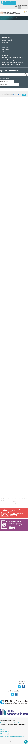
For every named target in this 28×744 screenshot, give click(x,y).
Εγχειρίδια (5, 55)
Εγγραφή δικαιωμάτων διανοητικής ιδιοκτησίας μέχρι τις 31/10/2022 (10, 478)
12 (12, 499)
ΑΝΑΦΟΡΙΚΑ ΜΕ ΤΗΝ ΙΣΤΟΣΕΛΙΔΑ (22, 674)
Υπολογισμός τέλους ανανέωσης (11, 64)
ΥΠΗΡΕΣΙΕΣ (13, 611)
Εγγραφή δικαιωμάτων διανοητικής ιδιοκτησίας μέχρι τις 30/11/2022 (10, 346)
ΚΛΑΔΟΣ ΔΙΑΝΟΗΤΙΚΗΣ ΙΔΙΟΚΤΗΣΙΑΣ (22, 666)
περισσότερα (3, 139)
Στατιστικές (5, 47)
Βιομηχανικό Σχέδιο (13, 603)
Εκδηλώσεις (5, 49)
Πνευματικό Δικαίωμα (13, 606)
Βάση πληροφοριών (13, 17)
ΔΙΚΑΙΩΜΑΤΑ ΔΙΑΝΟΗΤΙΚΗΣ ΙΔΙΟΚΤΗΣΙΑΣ (14, 582)
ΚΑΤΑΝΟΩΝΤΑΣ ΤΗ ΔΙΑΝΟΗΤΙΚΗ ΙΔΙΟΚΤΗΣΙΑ (6, 616)
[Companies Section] (14, 704)
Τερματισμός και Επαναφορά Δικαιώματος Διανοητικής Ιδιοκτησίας (13, 644)
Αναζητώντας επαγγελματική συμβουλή (5, 649)
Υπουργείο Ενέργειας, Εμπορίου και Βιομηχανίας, (12, 722)
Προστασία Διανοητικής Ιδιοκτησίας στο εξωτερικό (5, 654)
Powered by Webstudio (20, 741)
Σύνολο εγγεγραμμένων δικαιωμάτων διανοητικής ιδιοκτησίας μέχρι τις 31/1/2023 (13, 172)
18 (26, 499)
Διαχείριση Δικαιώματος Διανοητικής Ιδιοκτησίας (5, 601)
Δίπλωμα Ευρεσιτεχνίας (14, 597)
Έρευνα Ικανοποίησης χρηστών (14, 561)
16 (22, 499)
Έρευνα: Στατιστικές (9, 71)
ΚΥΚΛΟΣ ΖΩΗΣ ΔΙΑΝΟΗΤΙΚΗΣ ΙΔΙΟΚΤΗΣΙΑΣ (5, 583)
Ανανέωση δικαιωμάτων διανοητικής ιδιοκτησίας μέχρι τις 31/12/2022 (11, 259)
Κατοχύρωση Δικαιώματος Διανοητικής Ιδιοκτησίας (5, 596)
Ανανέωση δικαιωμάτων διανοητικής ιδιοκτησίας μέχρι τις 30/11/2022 (11, 391)
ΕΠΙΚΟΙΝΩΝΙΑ (22, 640)
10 (8, 499)
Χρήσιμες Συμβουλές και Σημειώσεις (12, 57)
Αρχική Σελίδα (3, 17)
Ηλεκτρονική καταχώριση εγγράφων (22, 590)
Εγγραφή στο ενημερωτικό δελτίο (14, 551)
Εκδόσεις (4, 52)
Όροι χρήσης (3, 729)
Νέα (3, 45)
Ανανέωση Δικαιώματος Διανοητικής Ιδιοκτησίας (13, 621)
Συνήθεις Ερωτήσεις (8, 60)
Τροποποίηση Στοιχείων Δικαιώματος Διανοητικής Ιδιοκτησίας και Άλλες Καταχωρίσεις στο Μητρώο (14, 630)
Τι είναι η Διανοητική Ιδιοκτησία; (5, 623)
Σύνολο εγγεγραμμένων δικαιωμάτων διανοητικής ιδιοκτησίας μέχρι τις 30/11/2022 (13, 435)
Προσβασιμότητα (4, 731)
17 (24, 499)
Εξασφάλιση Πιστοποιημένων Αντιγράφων (14, 638)
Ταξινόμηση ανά (4, 78)
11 (10, 499)
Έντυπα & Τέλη (6, 37)
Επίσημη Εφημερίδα (7, 40)
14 (17, 499)
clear (24, 94)
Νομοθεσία (5, 42)
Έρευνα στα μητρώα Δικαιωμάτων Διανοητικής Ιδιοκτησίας (5, 643)
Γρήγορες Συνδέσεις (21, 617)
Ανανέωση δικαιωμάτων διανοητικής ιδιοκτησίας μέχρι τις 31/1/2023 (11, 127)
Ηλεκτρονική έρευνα (22, 586)
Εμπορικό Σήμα (12, 600)
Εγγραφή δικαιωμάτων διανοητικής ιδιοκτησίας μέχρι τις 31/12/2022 (10, 214)
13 (15, 499)
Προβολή (13, 515)
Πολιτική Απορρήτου (5, 733)
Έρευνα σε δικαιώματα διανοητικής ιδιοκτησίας (5, 590)
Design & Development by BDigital (7, 741)
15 (19, 499)
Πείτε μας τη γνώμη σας (14, 572)
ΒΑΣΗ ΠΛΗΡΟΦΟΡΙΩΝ (23, 596)
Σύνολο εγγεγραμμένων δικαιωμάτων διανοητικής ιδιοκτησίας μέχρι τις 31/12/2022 (13, 303)
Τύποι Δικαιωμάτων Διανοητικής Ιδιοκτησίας (5, 627)
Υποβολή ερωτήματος (14, 541)
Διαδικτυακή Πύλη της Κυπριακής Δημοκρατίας (12, 736)
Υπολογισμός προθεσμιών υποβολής (13, 62)
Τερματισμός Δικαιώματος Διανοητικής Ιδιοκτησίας (5, 607)
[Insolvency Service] (14, 714)
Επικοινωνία (22, 642)
